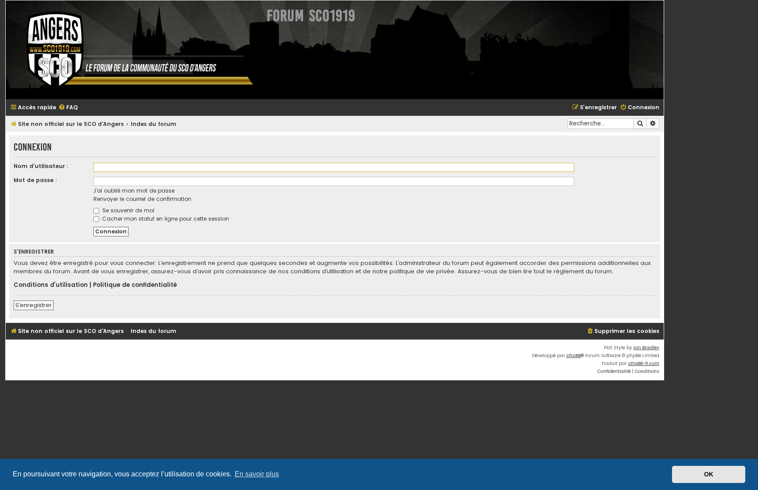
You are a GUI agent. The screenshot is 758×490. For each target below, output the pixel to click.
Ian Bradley (646, 347)
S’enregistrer (33, 305)
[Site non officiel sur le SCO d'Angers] (133, 49)
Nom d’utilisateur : (41, 166)
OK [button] (708, 474)
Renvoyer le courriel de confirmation (142, 199)
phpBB (573, 355)
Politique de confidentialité (135, 285)
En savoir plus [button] (257, 474)
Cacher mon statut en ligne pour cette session (164, 218)
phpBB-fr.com (643, 363)
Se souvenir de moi (127, 210)
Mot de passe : (35, 180)
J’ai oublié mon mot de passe (134, 190)
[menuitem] (68, 108)
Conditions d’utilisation (51, 285)
